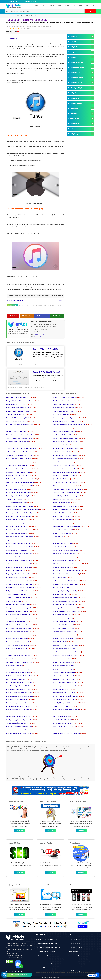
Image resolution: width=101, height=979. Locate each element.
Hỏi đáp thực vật (74, 98)
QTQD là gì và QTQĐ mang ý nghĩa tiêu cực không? (20, 577)
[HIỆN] (18, 32)
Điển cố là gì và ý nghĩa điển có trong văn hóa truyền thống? (22, 682)
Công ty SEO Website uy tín (73, 951)
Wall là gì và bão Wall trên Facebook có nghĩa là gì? (20, 418)
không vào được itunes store (15, 307)
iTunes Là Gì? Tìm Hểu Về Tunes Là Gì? (45, 349)
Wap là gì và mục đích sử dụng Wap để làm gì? (66, 519)
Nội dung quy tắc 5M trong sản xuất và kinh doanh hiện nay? (22, 479)
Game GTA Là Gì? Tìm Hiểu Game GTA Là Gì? (66, 451)
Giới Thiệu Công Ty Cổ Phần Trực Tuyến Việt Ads (47, 939)
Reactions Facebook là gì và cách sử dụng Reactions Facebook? (23, 587)
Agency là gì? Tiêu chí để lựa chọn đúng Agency (66, 669)
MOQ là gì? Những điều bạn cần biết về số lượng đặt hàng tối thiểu (70, 563)
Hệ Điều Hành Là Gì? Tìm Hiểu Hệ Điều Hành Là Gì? (67, 675)
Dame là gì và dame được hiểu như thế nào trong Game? (22, 468)
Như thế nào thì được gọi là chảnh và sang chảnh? (20, 441)
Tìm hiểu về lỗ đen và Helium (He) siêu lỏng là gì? (67, 462)
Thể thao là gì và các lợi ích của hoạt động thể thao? (21, 645)
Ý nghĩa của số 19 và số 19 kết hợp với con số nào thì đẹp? (22, 455)
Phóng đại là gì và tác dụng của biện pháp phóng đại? (21, 496)
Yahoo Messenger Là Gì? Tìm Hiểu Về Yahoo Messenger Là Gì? (70, 570)
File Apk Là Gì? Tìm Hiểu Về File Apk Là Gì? (65, 546)
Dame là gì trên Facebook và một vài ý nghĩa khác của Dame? (23, 424)
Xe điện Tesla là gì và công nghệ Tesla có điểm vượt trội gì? (69, 597)
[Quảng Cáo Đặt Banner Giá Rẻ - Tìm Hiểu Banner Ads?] (81, 811)
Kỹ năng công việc (74, 108)
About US (37, 5)
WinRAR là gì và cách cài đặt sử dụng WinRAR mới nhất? (68, 730)
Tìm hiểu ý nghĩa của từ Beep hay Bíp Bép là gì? (19, 713)
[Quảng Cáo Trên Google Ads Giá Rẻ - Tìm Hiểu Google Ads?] (19, 811)
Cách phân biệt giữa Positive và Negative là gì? (20, 550)
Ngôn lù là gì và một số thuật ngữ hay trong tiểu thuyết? (22, 529)
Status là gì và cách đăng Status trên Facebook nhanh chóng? (23, 482)
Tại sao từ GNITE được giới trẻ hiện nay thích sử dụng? (21, 523)
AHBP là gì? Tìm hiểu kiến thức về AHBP (65, 716)
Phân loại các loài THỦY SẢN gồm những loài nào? (20, 641)
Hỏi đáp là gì (73, 36)
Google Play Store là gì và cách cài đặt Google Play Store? (69, 645)
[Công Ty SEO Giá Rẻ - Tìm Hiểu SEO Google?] (19, 853)
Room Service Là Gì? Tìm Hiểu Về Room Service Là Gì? (68, 635)
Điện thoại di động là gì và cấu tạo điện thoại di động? (21, 658)
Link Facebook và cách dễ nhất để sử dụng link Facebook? (22, 675)
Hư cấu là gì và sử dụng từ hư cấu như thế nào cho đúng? (22, 618)
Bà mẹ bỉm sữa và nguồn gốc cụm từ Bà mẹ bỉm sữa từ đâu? (69, 448)
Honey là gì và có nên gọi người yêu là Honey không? (21, 411)
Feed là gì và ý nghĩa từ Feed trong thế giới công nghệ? (21, 669)
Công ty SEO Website (15, 843)
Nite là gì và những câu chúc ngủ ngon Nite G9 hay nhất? (22, 543)
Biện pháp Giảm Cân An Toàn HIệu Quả (64, 479)
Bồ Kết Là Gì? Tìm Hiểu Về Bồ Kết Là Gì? (64, 445)
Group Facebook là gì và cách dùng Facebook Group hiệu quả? (69, 733)
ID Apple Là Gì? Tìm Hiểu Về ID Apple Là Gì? (47, 372)
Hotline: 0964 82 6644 (13, 1)
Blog (93, 5)
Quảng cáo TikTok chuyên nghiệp (74, 971)
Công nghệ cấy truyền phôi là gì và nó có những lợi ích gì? (22, 726)
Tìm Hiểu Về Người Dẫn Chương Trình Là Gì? (65, 543)
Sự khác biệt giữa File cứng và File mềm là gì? (19, 414)
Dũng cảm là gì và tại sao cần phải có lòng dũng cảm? (21, 574)
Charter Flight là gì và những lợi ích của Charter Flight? (68, 621)
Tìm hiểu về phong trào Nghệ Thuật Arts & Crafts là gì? (68, 665)
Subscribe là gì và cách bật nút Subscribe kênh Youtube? (68, 608)
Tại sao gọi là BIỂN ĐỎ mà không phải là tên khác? (20, 621)
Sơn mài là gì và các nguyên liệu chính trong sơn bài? (21, 631)
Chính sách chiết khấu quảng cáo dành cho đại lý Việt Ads (48, 947)
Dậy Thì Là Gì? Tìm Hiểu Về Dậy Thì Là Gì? (65, 567)
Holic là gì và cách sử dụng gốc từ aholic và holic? (20, 557)
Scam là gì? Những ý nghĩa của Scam (17, 665)
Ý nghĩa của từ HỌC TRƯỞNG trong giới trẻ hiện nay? (20, 723)
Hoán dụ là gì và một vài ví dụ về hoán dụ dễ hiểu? (67, 662)
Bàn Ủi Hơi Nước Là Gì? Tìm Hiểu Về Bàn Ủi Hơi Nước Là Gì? (69, 696)
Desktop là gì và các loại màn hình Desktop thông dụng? (22, 516)
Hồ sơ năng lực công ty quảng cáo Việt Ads (46, 951)
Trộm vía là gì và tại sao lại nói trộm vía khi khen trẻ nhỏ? (22, 655)
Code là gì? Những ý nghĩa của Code (64, 689)
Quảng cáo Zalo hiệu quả (73, 967)
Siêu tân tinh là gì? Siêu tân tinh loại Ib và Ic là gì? (67, 560)
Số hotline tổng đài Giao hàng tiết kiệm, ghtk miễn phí (21, 614)
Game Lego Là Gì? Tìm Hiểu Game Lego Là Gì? (66, 428)
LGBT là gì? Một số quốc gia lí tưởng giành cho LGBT (67, 485)
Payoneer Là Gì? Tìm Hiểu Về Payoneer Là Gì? (66, 529)
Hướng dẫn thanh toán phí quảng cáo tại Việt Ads (47, 943)
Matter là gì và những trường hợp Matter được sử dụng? (68, 496)
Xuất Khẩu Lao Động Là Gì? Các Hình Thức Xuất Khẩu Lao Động (70, 652)
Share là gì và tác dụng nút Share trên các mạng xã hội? (22, 608)
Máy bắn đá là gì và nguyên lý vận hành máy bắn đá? (67, 407)
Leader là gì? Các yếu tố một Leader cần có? (19, 679)
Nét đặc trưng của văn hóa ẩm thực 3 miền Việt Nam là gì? (22, 513)
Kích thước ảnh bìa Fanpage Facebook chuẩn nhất (20, 703)
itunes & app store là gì (37, 305)
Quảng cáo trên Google (16, 801)
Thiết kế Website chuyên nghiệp (74, 959)
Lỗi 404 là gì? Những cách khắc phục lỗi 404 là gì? (21, 397)
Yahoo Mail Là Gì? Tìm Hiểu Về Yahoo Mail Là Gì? (66, 624)
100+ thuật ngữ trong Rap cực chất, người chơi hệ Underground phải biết (25, 509)
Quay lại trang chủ (60, 300)
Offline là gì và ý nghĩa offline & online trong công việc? (21, 624)
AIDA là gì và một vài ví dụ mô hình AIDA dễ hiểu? (67, 401)
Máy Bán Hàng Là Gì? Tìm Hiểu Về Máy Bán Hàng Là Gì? (68, 638)
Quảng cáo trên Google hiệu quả (74, 939)
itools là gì (52, 307)
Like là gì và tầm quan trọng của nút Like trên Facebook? (22, 591)
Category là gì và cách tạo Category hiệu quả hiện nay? (68, 506)
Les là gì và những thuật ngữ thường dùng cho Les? (21, 526)
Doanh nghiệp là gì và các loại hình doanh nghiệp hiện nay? (69, 601)
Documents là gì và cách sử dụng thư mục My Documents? (22, 696)
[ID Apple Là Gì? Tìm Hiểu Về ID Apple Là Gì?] (18, 378)
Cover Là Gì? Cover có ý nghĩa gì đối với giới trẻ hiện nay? (68, 682)
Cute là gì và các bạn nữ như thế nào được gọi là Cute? (21, 462)
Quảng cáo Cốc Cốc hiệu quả (74, 963)
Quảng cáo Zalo (44, 885)
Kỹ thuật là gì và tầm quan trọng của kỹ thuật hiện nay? (21, 567)
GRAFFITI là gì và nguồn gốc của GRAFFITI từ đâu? (67, 411)
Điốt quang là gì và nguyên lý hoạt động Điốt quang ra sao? (22, 730)
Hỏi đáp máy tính (74, 129)
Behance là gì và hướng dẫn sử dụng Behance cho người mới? (23, 506)
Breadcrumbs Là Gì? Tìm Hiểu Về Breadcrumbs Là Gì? (68, 421)
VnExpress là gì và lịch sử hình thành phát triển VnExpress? (69, 438)
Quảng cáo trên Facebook (47, 801)
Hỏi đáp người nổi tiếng (75, 82)
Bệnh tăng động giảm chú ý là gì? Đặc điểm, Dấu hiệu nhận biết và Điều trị (72, 424)
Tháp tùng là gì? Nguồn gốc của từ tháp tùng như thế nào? (69, 703)
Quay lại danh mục (16, 300)
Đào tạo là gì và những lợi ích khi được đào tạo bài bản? (21, 716)
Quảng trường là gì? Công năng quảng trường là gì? (67, 723)
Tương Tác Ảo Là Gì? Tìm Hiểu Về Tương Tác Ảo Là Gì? (68, 441)
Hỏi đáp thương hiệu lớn (76, 77)
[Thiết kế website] (81, 853)
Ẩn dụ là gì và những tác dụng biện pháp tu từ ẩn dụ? (21, 472)
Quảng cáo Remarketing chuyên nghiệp (76, 947)
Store (87, 5)
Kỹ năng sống (73, 113)
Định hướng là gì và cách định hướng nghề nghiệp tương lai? (22, 584)
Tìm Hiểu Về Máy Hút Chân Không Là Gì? (65, 594)
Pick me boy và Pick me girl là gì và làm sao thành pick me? (22, 560)
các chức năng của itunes (48, 305)
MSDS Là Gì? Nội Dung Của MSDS (63, 641)
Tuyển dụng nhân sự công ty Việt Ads (44, 955)
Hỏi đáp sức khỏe (74, 57)
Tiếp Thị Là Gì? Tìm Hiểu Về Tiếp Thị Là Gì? (65, 533)
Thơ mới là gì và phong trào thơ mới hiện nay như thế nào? (22, 445)
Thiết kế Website (75, 843)
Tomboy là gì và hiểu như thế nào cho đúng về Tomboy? (21, 451)
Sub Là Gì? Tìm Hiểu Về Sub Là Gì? (17, 601)
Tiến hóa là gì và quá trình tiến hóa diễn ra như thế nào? (21, 580)
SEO (74, 5)
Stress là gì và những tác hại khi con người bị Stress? (68, 699)
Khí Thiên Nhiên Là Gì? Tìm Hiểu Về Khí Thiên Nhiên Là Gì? (69, 553)
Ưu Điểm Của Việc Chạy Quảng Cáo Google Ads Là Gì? (68, 726)
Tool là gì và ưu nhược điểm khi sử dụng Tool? (19, 502)
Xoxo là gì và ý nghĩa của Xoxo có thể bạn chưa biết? (21, 611)
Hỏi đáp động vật (74, 93)
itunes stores (27, 305)
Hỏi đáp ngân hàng (74, 72)
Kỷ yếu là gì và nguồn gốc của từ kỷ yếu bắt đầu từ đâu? (22, 458)
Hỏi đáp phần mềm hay (75, 103)
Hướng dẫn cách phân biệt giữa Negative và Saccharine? (68, 468)
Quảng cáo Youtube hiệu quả (74, 955)
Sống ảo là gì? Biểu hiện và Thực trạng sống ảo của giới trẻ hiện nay (24, 448)
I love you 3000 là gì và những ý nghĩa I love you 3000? (21, 407)
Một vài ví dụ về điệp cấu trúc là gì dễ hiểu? (19, 404)
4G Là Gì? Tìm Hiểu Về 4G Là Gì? (63, 577)
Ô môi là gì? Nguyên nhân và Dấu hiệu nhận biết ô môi (21, 475)
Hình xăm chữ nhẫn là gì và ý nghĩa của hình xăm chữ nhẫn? (22, 546)
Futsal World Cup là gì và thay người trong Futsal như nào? (69, 482)
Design (80, 5)
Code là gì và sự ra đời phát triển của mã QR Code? (20, 686)
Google (44, 5)
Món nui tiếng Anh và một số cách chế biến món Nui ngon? (22, 553)
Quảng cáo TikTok (76, 885)
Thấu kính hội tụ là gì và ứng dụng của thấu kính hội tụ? (21, 597)
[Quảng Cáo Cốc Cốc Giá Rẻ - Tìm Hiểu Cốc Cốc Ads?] (20, 895)
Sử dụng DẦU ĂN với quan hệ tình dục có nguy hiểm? (21, 652)
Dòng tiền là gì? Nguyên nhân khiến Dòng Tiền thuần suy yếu (69, 472)
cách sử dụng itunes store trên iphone (29, 307)
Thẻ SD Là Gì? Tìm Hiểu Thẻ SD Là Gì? (64, 414)
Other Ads (67, 5)
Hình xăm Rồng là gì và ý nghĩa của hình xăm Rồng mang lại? (69, 709)
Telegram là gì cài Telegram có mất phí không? (66, 618)
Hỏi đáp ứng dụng (74, 134)
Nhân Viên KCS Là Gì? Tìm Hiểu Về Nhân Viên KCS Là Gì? (68, 655)
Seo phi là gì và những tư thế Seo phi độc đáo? (20, 519)
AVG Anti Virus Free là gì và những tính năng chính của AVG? (69, 418)
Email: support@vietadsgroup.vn (29, 1)
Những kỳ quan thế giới (75, 88)
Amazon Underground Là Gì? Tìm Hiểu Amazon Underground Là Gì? (71, 526)
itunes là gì (21, 305)
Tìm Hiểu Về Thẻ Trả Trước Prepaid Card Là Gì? (66, 614)
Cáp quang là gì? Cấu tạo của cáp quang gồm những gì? (68, 397)
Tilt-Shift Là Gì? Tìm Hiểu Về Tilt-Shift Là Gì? (66, 587)
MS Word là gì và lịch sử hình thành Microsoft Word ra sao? (69, 574)
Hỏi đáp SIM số (73, 42)
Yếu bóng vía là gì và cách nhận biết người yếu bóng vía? (22, 428)
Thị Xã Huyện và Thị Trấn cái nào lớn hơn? (18, 499)
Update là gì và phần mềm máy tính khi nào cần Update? (22, 689)
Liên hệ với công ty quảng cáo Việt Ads (45, 967)
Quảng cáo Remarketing (78, 801)
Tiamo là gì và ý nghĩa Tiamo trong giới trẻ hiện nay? (21, 594)
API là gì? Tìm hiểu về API (61, 536)
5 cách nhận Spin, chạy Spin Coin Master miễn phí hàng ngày (23, 536)
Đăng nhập (10, 335)
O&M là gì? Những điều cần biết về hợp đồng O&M (67, 679)
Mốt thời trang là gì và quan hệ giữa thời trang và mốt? (68, 458)
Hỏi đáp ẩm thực (74, 47)
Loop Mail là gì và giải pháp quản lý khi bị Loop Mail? (67, 672)
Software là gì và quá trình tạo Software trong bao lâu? (21, 672)
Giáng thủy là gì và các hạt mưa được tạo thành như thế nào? (69, 580)
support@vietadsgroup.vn (38, 334)
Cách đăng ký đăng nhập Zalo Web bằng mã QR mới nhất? (22, 733)
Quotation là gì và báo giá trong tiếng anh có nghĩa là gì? (22, 492)
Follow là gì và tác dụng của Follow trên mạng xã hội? (21, 604)
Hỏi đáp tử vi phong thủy (76, 62)
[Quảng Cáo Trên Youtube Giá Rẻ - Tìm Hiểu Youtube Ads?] (50, 853)
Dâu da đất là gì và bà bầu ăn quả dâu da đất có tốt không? (22, 692)
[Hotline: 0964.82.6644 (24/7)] (4, 975)
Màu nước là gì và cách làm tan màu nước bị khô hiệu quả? (22, 434)
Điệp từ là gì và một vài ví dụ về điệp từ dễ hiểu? (20, 431)
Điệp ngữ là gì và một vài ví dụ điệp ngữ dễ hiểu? (20, 421)
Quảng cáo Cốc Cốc (15, 885)
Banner (59, 5)
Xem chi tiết (20, 830)
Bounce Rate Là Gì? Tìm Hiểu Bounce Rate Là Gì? (67, 604)
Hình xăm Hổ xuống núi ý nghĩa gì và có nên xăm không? (21, 706)
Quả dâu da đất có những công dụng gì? (18, 570)
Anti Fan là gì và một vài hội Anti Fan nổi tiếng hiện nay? (21, 563)
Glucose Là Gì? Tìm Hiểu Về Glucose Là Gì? (65, 434)
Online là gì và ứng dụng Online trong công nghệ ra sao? (21, 720)
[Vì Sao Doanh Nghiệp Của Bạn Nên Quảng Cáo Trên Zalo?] (50, 895)
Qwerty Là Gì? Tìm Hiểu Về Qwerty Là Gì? (65, 502)
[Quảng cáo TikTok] (81, 895)
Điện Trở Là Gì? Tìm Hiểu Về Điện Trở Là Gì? (65, 720)
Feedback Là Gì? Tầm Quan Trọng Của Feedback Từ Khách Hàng (70, 489)
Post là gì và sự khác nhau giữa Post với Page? (20, 533)
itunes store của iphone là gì (43, 307)
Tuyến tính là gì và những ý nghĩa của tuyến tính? (20, 465)
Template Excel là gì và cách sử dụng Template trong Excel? (69, 584)
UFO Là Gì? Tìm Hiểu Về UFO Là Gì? (63, 540)
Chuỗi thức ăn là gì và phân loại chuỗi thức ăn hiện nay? (21, 709)
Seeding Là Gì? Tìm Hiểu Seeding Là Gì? (65, 706)
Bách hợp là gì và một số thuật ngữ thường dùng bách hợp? (22, 485)
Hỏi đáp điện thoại (74, 123)
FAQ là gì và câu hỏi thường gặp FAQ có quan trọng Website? (23, 401)
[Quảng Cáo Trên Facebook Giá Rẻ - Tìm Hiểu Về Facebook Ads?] (50, 811)
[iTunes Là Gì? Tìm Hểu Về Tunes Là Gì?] (35, 105)
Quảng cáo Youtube (45, 843)
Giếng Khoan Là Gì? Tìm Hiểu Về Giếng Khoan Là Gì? (67, 509)
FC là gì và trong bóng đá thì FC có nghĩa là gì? (19, 489)
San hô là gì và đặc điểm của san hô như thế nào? (20, 648)
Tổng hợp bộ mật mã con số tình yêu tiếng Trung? (20, 540)
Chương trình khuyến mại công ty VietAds (45, 971)
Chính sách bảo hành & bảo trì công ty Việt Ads (46, 963)
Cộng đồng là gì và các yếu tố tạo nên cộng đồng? (20, 699)
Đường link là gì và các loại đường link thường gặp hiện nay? (22, 662)
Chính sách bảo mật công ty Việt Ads (44, 959)
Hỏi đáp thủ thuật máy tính (76, 67)
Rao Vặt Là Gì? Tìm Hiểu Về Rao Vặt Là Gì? (65, 513)
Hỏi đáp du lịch (73, 52)
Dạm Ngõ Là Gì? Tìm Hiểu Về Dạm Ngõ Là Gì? (66, 523)
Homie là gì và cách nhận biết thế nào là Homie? (20, 638)
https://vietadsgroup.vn (38, 336)
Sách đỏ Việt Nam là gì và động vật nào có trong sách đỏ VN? (69, 611)
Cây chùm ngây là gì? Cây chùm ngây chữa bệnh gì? (67, 475)
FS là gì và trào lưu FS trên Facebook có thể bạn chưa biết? (22, 628)
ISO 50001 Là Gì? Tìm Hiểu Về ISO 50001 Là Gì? (66, 516)
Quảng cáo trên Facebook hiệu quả (75, 943)
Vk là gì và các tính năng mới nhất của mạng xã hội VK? (21, 635)
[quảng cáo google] (50, 790)
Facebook (52, 5)
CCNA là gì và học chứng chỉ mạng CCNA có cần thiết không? (69, 550)
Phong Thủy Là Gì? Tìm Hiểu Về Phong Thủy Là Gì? (67, 628)
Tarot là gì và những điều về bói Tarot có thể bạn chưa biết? (22, 438)
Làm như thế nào (74, 118)
